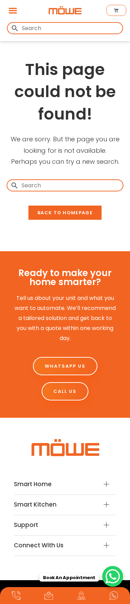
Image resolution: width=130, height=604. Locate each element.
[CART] (116, 10)
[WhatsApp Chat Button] (112, 576)
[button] (12, 10)
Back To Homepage (65, 212)
